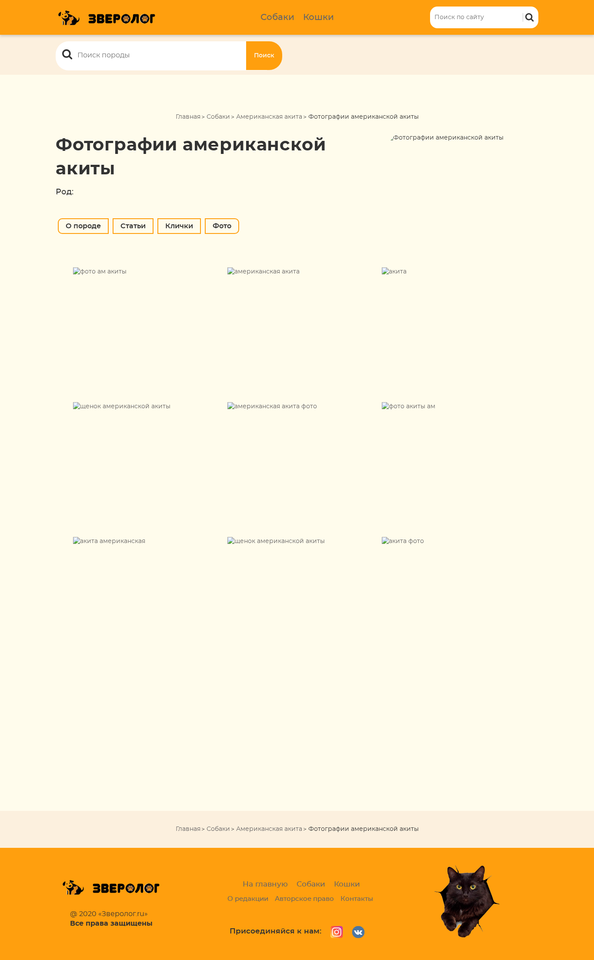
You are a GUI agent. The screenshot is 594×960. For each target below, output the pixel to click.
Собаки (277, 17)
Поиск (264, 56)
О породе (83, 226)
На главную (265, 884)
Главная (188, 117)
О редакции (247, 899)
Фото (222, 226)
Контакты (356, 899)
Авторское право (304, 899)
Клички (179, 226)
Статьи (133, 226)
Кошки (318, 17)
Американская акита (269, 117)
